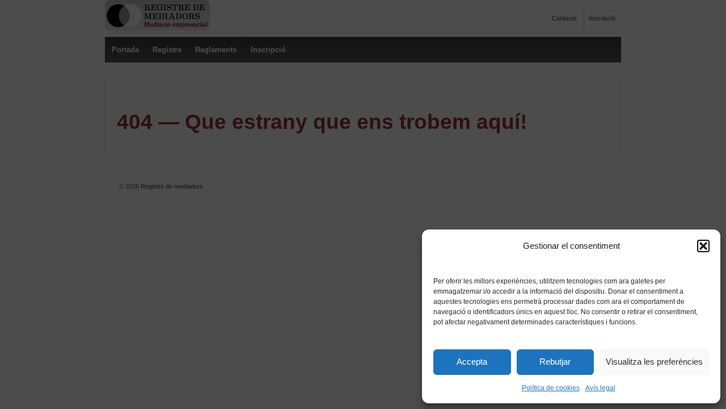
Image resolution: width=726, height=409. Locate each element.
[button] (703, 246)
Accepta (472, 361)
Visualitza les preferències (654, 361)
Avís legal (600, 388)
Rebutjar (555, 361)
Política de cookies (551, 388)
